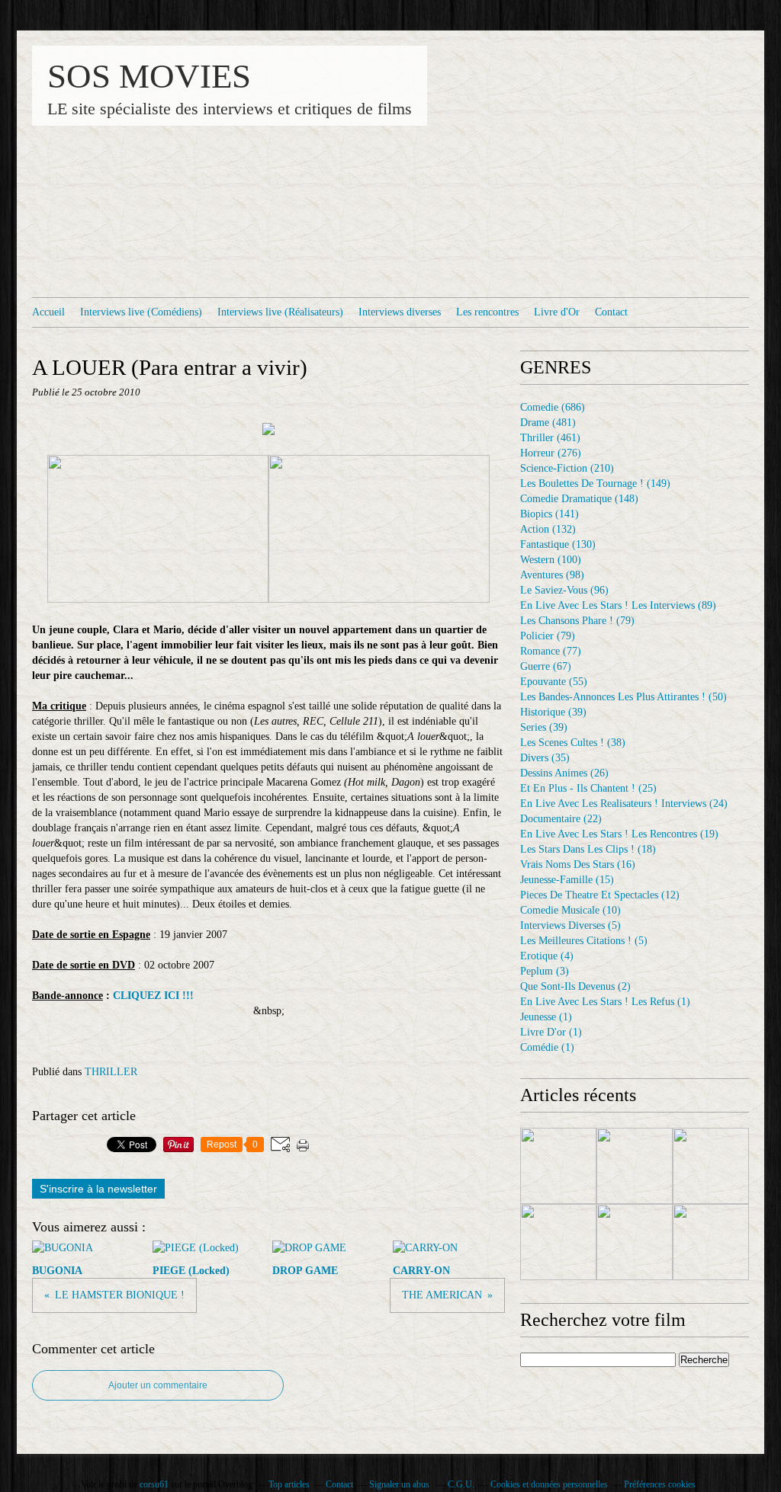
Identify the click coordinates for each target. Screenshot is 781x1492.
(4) (547, 956)
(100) (550, 559)
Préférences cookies (660, 1484)
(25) (588, 788)
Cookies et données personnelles (549, 1484)
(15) (567, 879)
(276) (550, 453)
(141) (549, 514)
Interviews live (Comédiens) (141, 312)
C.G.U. (461, 1484)
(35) (545, 758)
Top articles (289, 1484)
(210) (567, 468)
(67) (545, 666)
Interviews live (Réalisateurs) (280, 312)
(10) (570, 910)
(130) (558, 544)
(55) (553, 681)
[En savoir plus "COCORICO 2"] (558, 1166)
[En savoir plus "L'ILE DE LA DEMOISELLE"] (711, 1242)
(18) (588, 849)
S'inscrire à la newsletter (98, 1189)
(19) (619, 834)
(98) (552, 575)
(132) (548, 529)
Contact (611, 312)
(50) (623, 697)
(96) (564, 590)
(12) (600, 895)
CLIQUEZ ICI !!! (152, 995)
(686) (552, 407)
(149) (595, 483)
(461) (550, 437)
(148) (579, 498)
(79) (577, 620)
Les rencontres (487, 312)
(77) (550, 651)
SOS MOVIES (149, 76)
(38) (572, 742)
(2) (575, 986)
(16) (577, 864)
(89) (618, 605)
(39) (553, 712)
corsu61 (154, 1484)
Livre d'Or (557, 312)
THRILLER (111, 1071)
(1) (605, 1001)
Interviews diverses (399, 312)
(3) (544, 971)
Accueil (48, 312)
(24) (624, 803)
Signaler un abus (400, 1484)
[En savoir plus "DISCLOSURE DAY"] (711, 1166)
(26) (564, 773)
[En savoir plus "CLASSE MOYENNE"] (558, 1242)
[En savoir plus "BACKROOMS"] (634, 1242)
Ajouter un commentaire (157, 1385)
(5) (570, 925)
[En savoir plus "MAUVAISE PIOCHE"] (634, 1166)
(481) (548, 422)
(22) (561, 818)
